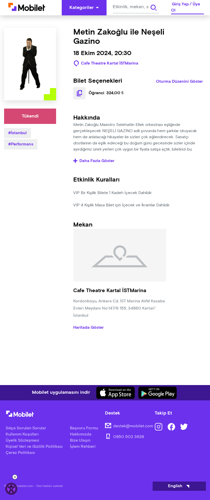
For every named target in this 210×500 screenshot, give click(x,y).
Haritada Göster (88, 327)
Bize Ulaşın (80, 440)
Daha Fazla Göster (96, 161)
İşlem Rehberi (83, 446)
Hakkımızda (80, 434)
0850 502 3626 (128, 437)
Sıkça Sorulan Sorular (26, 428)
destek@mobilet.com (133, 426)
